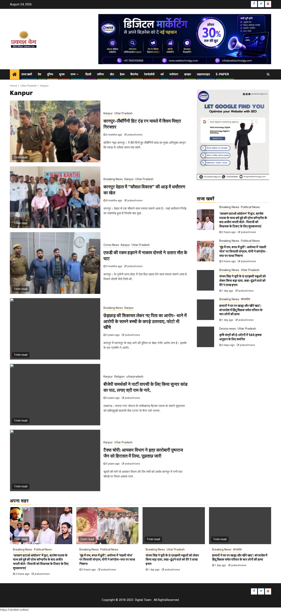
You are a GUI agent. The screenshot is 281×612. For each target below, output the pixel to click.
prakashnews (135, 134)
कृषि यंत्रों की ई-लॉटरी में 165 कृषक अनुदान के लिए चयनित (240, 337)
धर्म (162, 74)
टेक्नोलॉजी (149, 74)
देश (39, 74)
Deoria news (227, 328)
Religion (119, 376)
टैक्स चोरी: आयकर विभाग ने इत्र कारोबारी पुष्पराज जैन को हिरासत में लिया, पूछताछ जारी (143, 453)
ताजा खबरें (26, 74)
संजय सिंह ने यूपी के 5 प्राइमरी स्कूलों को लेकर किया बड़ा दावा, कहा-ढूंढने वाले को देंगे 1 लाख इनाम (242, 280)
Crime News (111, 245)
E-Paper (222, 74)
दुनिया (50, 74)
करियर (100, 74)
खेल (112, 74)
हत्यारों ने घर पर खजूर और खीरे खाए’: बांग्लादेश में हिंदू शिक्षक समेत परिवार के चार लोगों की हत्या (240, 310)
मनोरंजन (174, 74)
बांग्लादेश (245, 299)
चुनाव (62, 74)
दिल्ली (88, 74)
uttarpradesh (134, 376)
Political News (250, 207)
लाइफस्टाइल (203, 74)
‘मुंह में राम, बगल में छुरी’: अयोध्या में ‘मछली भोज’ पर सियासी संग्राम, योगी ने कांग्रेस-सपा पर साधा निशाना (243, 251)
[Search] (268, 74)
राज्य (73, 74)
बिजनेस (134, 74)
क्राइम (187, 74)
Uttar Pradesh (123, 113)
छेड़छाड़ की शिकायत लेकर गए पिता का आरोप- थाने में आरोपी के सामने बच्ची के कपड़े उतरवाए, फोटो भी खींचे (145, 321)
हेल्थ (122, 74)
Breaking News (113, 179)
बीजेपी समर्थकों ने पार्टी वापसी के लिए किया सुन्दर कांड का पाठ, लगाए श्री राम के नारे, (145, 387)
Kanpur (108, 113)
